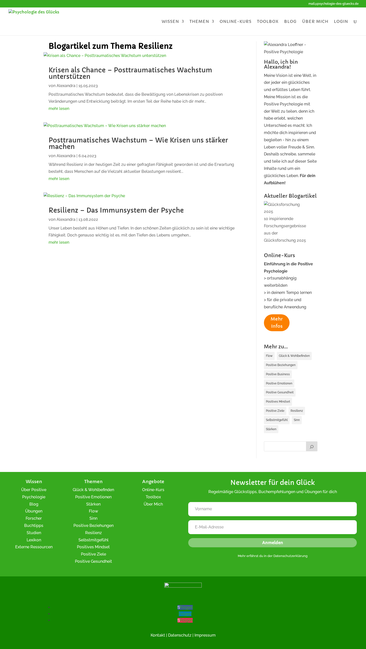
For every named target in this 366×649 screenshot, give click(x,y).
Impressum (205, 635)
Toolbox (268, 22)
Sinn (297, 420)
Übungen (33, 511)
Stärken (271, 429)
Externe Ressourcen (34, 547)
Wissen (170, 22)
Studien (34, 532)
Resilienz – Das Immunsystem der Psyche (116, 210)
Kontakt (158, 635)
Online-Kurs (235, 22)
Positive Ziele (275, 411)
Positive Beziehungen (281, 365)
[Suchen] (311, 446)
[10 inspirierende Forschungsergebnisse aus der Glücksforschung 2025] (286, 208)
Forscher (34, 518)
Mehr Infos (277, 322)
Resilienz (297, 411)
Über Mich (153, 504)
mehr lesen (59, 108)
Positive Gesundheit (280, 392)
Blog (290, 22)
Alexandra (66, 85)
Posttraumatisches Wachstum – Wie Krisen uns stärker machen (138, 143)
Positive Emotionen (279, 383)
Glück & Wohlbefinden (294, 356)
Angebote (153, 481)
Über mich (315, 22)
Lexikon (34, 540)
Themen (199, 22)
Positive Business (278, 374)
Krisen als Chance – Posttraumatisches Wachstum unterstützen (130, 73)
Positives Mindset (278, 401)
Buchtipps (33, 525)
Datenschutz (179, 635)
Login (341, 22)
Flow (269, 356)
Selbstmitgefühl (277, 420)
